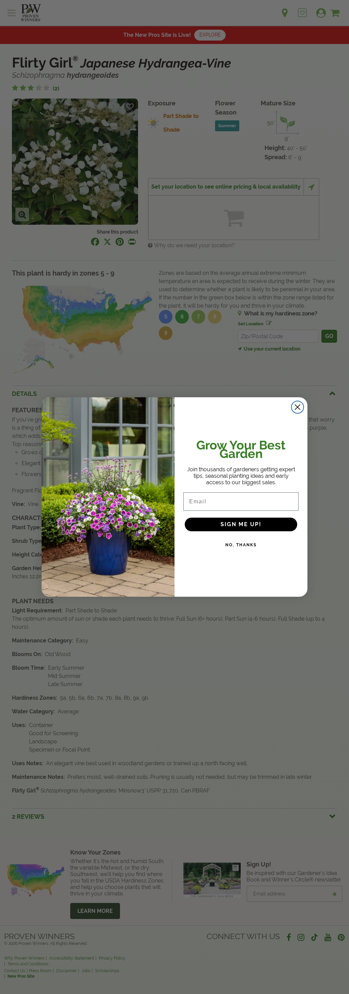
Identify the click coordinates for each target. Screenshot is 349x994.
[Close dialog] (297, 407)
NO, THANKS (241, 545)
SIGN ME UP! (241, 524)
